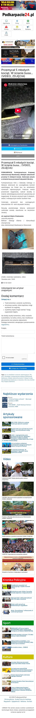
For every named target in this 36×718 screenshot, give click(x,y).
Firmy (17, 23)
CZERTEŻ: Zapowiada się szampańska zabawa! (14, 554)
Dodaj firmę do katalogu (23, 699)
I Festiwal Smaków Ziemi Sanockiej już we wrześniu (22, 681)
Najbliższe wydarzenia (18, 394)
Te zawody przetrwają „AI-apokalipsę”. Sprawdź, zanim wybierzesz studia (19, 451)
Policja (6, 29)
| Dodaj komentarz (18, 364)
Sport (28, 23)
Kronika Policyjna (14, 580)
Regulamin (7, 701)
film (31, 374)
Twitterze (18, 149)
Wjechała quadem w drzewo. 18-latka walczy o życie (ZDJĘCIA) (22, 635)
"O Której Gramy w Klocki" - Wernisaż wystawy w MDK (19, 399)
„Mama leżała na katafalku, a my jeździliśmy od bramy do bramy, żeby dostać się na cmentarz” (22, 642)
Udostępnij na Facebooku (18, 145)
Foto (2, 376)
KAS (25, 380)
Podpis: (4, 328)
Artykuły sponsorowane (12, 415)
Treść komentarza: (7, 336)
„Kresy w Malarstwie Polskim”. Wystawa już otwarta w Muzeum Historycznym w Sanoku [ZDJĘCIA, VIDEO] (21, 689)
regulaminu (5, 324)
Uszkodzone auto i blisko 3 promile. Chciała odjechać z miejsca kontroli (21, 592)
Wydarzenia (17, 29)
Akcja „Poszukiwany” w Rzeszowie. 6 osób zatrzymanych (22, 611)
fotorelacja (7, 376)
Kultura (7, 657)
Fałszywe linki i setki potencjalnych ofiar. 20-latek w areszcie (21, 598)
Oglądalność (16, 701)
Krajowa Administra (9, 381)
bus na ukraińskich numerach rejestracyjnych (16, 374)
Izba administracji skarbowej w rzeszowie (12, 380)
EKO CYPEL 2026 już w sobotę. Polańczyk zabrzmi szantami (20, 423)
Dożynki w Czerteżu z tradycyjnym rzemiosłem (14, 572)
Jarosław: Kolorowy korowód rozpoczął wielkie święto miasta (20, 662)
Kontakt (29, 701)
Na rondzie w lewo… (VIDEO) (19, 647)
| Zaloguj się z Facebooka (18, 368)
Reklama (28, 29)
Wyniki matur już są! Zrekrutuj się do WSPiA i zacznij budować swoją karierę (22, 430)
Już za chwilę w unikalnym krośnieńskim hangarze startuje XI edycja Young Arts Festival (21, 445)
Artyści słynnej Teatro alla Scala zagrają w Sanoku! (20, 675)
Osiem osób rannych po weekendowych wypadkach (19, 604)
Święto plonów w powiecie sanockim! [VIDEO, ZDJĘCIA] (17, 536)
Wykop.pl (18, 152)
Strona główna (9, 699)
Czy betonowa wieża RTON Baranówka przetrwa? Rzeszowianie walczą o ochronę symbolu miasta (22, 670)
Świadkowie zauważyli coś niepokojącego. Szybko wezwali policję (20, 586)
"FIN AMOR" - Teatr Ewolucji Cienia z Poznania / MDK (19, 404)
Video (7, 459)
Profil (6, 35)
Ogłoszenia (6, 23)
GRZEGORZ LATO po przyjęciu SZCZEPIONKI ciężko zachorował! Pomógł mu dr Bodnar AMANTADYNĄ (22, 629)
